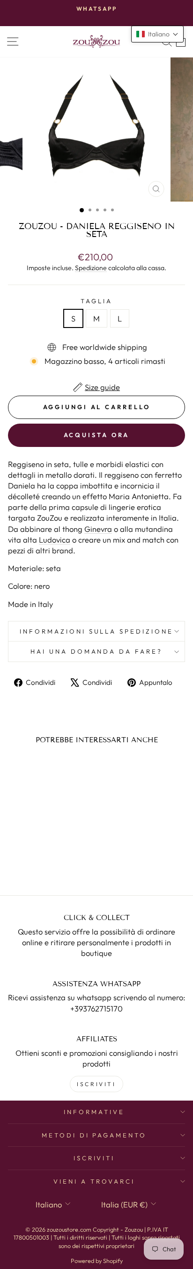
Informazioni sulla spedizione (96, 631)
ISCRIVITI (96, 1084)
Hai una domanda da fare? (96, 651)
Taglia (96, 301)
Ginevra (98, 529)
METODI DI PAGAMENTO (94, 1135)
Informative (94, 1112)
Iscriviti (94, 1158)
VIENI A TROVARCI (94, 1181)
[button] (157, 34)
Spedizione (91, 268)
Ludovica (54, 539)
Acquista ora (97, 435)
